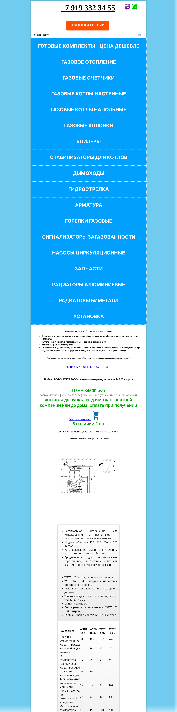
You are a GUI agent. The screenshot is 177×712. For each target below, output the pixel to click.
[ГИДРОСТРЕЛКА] (88, 193)
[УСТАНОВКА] (88, 320)
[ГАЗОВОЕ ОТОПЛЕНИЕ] (88, 66)
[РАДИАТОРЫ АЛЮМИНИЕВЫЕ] (88, 289)
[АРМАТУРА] (88, 209)
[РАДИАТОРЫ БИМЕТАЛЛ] (88, 305)
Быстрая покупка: (80, 419)
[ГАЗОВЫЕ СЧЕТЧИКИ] (88, 82)
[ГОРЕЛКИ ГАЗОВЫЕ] (88, 225)
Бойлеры (73, 366)
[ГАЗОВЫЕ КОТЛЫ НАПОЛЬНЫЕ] (88, 114)
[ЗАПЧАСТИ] (88, 273)
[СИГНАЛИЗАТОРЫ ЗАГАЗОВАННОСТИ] (88, 241)
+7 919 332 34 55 (88, 7)
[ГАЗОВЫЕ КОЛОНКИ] (88, 130)
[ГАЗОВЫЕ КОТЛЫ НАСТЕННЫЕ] (88, 98)
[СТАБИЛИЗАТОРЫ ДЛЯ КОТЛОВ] (88, 161)
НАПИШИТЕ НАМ (87, 25)
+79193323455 (47, 339)
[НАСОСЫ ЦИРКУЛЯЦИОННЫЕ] (88, 257)
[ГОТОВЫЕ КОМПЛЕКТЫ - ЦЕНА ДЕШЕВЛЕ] (88, 50)
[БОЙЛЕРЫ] (88, 145)
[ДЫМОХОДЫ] (88, 177)
